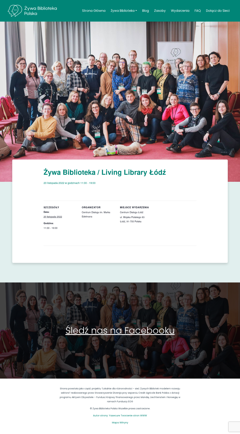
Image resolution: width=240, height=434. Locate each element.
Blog (145, 11)
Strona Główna (93, 11)
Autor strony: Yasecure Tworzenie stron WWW (120, 415)
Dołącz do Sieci (218, 11)
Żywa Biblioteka (123, 11)
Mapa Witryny (120, 422)
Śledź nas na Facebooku (120, 330)
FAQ (198, 11)
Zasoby (160, 11)
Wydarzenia (180, 11)
